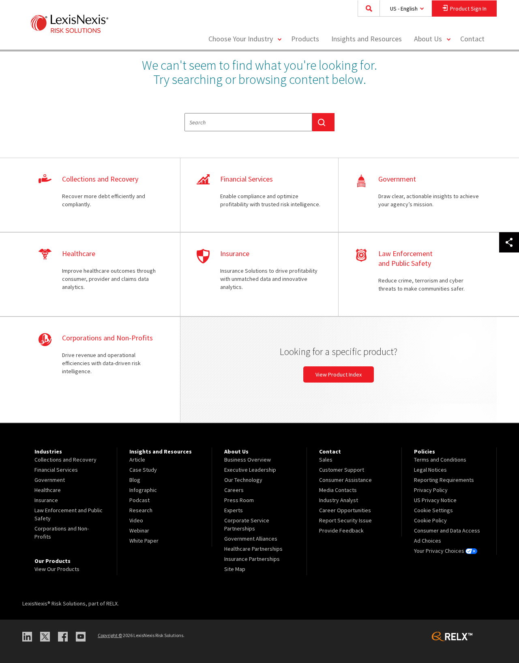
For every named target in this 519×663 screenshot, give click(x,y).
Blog (134, 479)
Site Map (234, 569)
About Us (428, 38)
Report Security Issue (345, 520)
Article (137, 459)
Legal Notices (430, 469)
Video (136, 520)
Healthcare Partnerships (253, 548)
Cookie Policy (430, 520)
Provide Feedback (341, 530)
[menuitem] (305, 39)
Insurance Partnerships (252, 558)
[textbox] (248, 122)
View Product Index (338, 374)
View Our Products (56, 569)
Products (305, 38)
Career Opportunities (345, 510)
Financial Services (56, 469)
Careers (234, 490)
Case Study (143, 469)
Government (49, 479)
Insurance (46, 500)
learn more (101, 195)
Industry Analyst (338, 500)
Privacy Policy (431, 490)
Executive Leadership (250, 469)
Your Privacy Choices (439, 550)
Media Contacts (338, 490)
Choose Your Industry (240, 38)
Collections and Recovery (65, 459)
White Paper (144, 540)
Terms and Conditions (440, 459)
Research (140, 510)
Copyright (110, 635)
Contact (472, 38)
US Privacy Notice (435, 500)
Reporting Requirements (444, 479)
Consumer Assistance (345, 479)
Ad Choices (427, 540)
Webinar (139, 530)
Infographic (143, 490)
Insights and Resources (366, 38)
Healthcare (47, 490)
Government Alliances (250, 538)
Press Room (239, 500)
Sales (325, 459)
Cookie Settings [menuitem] (433, 510)
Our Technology (243, 479)
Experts (233, 510)
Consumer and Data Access (447, 530)
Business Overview (247, 459)
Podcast (139, 500)
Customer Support (341, 469)
